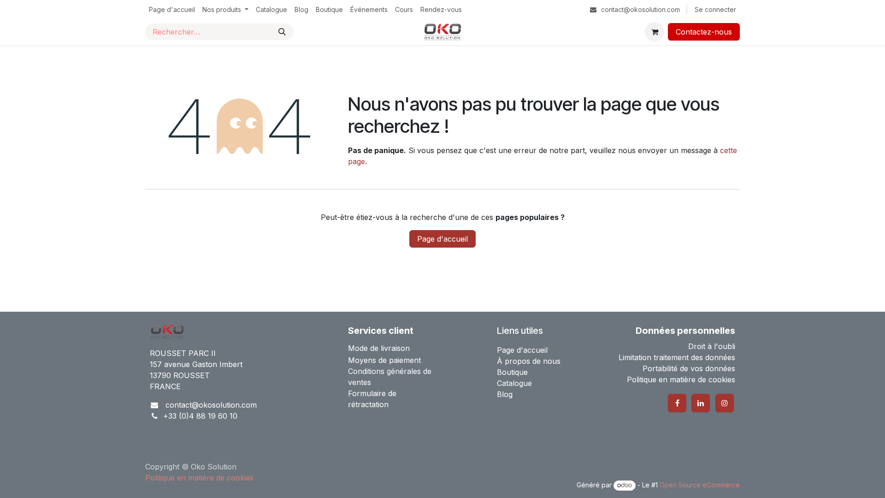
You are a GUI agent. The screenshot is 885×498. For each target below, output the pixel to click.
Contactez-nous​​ (704, 31)
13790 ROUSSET (180, 375)
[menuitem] (172, 9)
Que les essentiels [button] (640, 475)
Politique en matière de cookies (194, 485)
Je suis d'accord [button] (707, 475)
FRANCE (165, 386)
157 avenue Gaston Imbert (196, 364)
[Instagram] (724, 403)
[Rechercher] (282, 32)
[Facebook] (677, 403)
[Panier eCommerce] (654, 32)
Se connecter (715, 9)
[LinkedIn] (700, 403)
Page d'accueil (442, 238)
